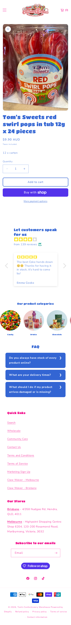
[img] (37, 239)
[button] (7, 265)
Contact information (37, 617)
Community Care (17, 439)
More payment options (35, 201)
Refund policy (22, 611)
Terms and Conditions (20, 455)
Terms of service (58, 611)
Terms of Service (17, 463)
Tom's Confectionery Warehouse (33, 607)
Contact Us (14, 447)
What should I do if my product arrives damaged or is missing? (30, 389)
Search (11, 422)
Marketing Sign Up (18, 471)
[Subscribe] (56, 553)
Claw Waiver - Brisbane (21, 488)
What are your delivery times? (30, 375)
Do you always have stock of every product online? (33, 360)
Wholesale (13, 430)
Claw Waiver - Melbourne (23, 480)
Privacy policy (39, 611)
